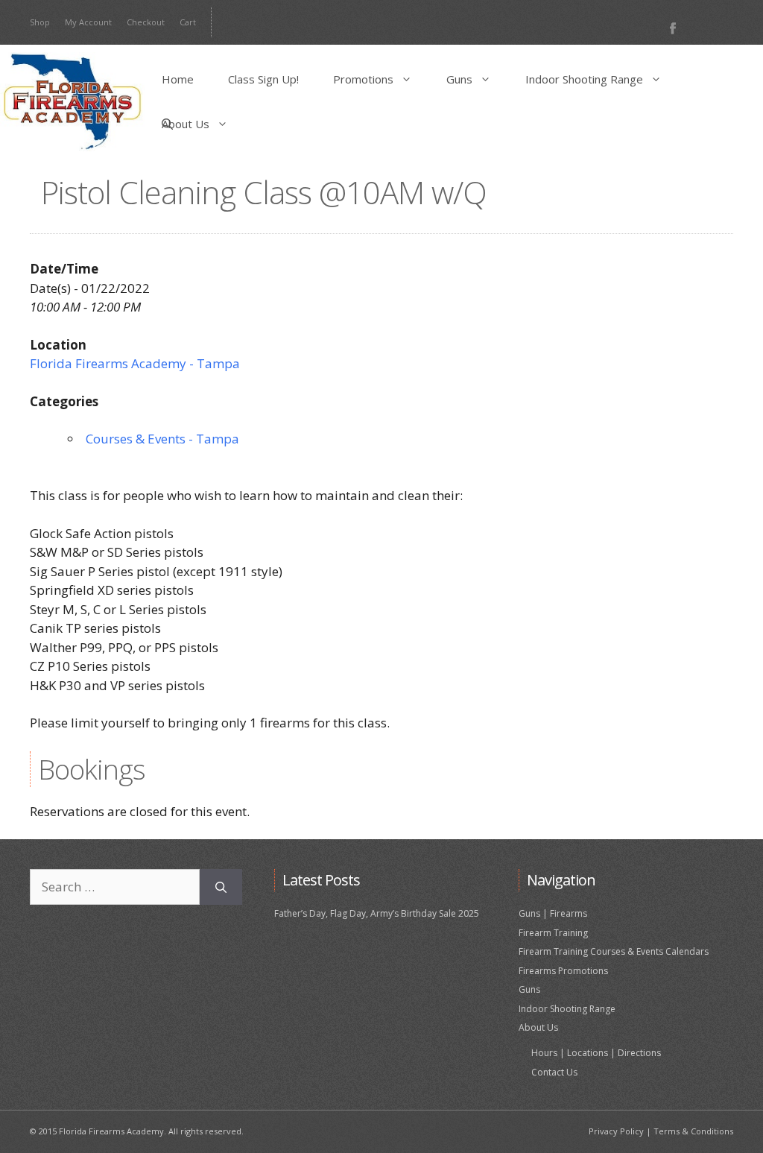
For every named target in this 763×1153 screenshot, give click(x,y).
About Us (185, 123)
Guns (459, 79)
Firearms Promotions (563, 970)
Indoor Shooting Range (584, 79)
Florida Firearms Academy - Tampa (135, 363)
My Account (88, 22)
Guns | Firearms (553, 913)
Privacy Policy (616, 1131)
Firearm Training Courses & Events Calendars (614, 951)
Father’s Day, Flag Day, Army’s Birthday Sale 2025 (376, 913)
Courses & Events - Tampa (162, 438)
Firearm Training (553, 932)
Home (178, 79)
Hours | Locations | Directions (596, 1052)
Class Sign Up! (263, 79)
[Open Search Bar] (167, 123)
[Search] (221, 887)
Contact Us (554, 1072)
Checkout (146, 22)
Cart (188, 22)
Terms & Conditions (693, 1131)
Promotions (363, 79)
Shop (40, 22)
